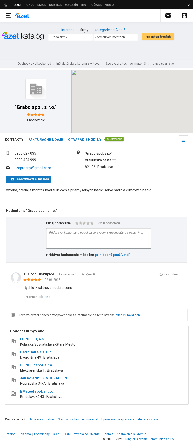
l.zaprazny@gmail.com (33, 168)
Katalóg (10, 434)
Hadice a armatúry (42, 419)
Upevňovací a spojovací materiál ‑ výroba (129, 419)
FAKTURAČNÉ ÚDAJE (45, 140)
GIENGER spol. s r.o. (36, 365)
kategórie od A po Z (110, 30)
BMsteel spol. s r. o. (36, 391)
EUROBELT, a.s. (32, 339)
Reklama (25, 434)
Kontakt (108, 434)
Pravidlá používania (86, 434)
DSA (67, 434)
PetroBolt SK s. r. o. (36, 352)
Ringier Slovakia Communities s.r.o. (149, 439)
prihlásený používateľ (112, 255)
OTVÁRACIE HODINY (84, 140)
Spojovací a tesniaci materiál (78, 419)
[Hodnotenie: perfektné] (33, 280)
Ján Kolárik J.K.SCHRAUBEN (43, 378)
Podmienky (42, 434)
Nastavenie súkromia (131, 434)
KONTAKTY (14, 140)
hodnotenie (36, 120)
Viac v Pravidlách (128, 315)
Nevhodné (171, 274)
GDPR (57, 434)
